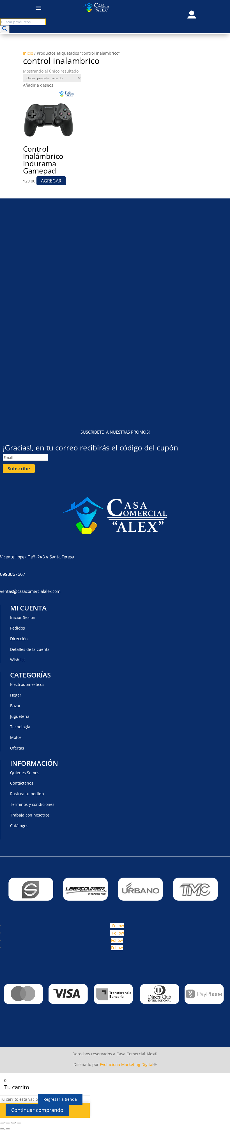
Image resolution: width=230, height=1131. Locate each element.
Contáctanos (21, 783)
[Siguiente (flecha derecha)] (8, 1129)
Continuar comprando (37, 1110)
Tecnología (20, 726)
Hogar (15, 695)
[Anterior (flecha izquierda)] (2, 1129)
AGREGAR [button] (51, 181)
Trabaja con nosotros (30, 815)
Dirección (19, 638)
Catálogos (19, 825)
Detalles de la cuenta (30, 649)
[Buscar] (5, 29)
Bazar (15, 705)
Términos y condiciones (32, 804)
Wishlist (17, 659)
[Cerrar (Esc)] (19, 1122)
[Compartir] (13, 1122)
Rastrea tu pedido (27, 793)
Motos (16, 737)
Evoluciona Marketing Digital (126, 1064)
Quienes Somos (24, 772)
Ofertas (17, 748)
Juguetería (19, 716)
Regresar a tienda (60, 1099)
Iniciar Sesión (22, 617)
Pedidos (17, 628)
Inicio (28, 53)
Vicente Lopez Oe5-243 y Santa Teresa (37, 556)
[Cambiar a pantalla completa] (8, 1122)
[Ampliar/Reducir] (2, 1122)
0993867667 (12, 574)
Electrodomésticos (27, 684)
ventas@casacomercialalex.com (30, 591)
